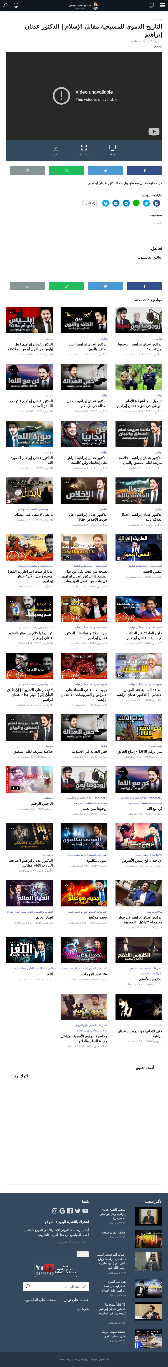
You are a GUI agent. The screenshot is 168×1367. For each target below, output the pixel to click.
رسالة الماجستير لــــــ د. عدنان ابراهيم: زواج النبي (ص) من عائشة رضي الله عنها (112, 1261)
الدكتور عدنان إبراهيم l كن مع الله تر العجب (31, 403)
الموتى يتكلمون (96, 860)
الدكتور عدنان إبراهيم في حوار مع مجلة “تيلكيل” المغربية (140, 919)
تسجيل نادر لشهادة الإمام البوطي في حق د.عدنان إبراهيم (139, 403)
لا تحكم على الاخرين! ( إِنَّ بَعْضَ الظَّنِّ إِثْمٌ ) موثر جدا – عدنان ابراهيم (30, 695)
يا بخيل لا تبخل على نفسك (34, 515)
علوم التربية (82, 1025)
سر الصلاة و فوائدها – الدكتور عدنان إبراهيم (86, 635)
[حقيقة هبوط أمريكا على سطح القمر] (147, 1338)
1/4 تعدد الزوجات (94, 974)
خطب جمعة (156, 802)
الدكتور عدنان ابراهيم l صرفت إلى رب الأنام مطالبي (31, 862)
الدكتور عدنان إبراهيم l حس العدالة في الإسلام (87, 403)
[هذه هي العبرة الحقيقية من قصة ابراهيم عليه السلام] (147, 1288)
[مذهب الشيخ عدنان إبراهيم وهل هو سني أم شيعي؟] (147, 1216)
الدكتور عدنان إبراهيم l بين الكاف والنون (88, 346)
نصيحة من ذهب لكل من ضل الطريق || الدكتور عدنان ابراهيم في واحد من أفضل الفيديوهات (84, 576)
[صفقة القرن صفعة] (147, 1239)
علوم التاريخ (13, 911)
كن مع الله (154, 808)
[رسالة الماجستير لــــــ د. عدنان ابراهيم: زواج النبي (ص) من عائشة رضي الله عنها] (147, 1261)
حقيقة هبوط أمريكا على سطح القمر (114, 1334)
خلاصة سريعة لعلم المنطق (33, 751)
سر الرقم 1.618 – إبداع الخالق (140, 751)
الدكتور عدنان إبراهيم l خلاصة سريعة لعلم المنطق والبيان (140, 460)
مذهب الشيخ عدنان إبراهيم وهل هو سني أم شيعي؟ (113, 1214)
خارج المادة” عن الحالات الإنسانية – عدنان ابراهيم (144, 635)
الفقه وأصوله (81, 968)
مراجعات (48, 854)
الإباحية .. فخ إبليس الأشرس (142, 860)
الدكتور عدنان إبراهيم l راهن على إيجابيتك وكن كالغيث (86, 460)
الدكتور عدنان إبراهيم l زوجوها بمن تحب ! (140, 346)
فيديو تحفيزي (46, 509)
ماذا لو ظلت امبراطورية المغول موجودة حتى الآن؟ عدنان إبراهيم (30, 576)
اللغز (49, 974)
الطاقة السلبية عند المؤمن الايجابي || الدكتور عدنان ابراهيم (139, 692)
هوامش (158, 338)
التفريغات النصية (131, 797)
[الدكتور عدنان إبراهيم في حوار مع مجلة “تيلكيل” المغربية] (138, 893)
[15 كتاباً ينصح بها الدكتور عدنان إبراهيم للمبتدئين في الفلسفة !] (147, 1311)
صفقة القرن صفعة (114, 1232)
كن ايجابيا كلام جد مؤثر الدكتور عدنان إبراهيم (30, 635)
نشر (56, 154)
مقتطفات (157, 19)
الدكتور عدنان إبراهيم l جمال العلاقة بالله (141, 517)
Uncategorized (151, 797)
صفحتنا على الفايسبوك (40, 1300)
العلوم (85, 854)
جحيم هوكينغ (98, 917)
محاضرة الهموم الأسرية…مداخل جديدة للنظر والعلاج (84, 1038)
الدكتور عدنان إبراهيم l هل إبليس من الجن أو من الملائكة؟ (30, 346)
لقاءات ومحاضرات (97, 1030)
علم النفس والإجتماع (151, 973)
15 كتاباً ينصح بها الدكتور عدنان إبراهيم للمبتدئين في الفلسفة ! (112, 1311)
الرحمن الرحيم (42, 803)
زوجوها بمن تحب (95, 808)
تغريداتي (83, 1308)
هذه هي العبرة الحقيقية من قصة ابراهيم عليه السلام (114, 1286)
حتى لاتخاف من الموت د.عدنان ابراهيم (139, 1033)
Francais (156, 854)
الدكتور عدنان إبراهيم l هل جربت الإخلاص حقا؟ (88, 517)
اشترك (82, 1254)
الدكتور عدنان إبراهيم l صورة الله (31, 460)
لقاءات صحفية (154, 911)
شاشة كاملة (84, 154)
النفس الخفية (152, 571)
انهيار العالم (44, 917)
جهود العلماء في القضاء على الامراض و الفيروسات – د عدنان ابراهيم (84, 695)
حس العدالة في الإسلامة (89, 751)
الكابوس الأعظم (150, 979)
